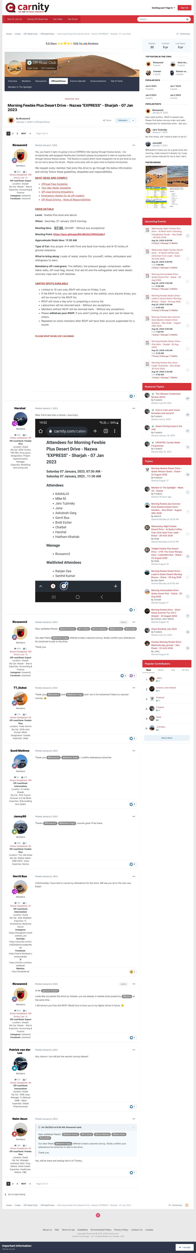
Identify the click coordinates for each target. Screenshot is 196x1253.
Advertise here (72, 98)
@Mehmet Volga (60, 638)
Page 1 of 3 (41, 133)
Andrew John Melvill (164, 619)
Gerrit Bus (20, 876)
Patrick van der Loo (19, 1051)
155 (18, 435)
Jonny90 (20, 816)
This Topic (175, 19)
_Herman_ (161, 727)
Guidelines (82, 1229)
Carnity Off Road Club (37, 19)
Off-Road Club (44, 62)
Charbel (157, 71)
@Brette (127, 996)
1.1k (18, 714)
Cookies (149, 1229)
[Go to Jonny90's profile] (20, 827)
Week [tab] (148, 670)
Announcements (98, 81)
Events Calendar (78, 81)
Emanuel (158, 477)
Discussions (41, 81)
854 (18, 172)
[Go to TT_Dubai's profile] (20, 698)
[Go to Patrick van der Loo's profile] (20, 1064)
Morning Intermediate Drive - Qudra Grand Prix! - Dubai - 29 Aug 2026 (166, 277)
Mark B (157, 516)
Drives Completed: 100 (20, 174)
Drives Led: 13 (20, 177)
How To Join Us (14, 19)
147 (18, 903)
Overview (12, 81)
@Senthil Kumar (67, 629)
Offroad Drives (58, 81)
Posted (46, 145)
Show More (166, 738)
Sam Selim (159, 580)
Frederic (158, 400)
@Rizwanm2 (53, 694)
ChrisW (157, 599)
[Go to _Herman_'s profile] (152, 728)
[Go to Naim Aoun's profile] (20, 1129)
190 (18, 843)
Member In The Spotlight (20, 87)
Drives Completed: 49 (20, 1082)
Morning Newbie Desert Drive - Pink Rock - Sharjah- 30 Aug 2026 (167, 344)
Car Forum (73, 19)
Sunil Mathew (19, 750)
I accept (185, 1247)
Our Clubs (57, 19)
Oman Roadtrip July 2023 (164, 629)
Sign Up (184, 7)
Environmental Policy (101, 1229)
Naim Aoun (19, 1118)
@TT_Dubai (83, 629)
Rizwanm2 (24, 118)
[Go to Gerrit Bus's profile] (20, 887)
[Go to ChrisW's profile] (147, 591)
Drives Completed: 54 (20, 717)
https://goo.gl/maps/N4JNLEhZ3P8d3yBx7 (79, 234)
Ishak (156, 538)
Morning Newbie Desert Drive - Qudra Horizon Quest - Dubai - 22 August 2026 (166, 471)
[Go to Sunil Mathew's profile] (20, 761)
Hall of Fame (117, 81)
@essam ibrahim (50, 991)
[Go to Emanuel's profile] (147, 469)
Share (108, 120)
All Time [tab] (185, 670)
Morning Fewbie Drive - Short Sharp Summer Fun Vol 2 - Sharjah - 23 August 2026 (165, 612)
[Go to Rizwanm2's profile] (11, 120)
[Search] (187, 19)
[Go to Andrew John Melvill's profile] (147, 611)
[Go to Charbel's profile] (148, 72)
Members (26, 81)
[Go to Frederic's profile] (147, 395)
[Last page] (30, 134)
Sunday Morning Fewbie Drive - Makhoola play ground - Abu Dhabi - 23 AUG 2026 (167, 645)
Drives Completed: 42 (20, 1148)
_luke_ (157, 651)
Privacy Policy (121, 1229)
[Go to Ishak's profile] (147, 527)
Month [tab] (161, 670)
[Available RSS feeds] (187, 1205)
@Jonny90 (130, 629)
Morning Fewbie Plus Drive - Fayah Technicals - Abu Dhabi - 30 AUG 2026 (166, 365)
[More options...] (134, 145)
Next (23, 133)
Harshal (19, 408)
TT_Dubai (19, 687)
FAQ (57, 1229)
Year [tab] (173, 670)
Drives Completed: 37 (20, 906)
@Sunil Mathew (99, 629)
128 (18, 1145)
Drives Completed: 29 (20, 438)
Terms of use (68, 1229)
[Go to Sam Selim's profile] (147, 572)
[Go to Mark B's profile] (147, 505)
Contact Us (136, 1229)
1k (17, 777)
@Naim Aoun (116, 629)
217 (18, 1079)
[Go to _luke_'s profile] (147, 643)
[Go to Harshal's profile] (20, 419)
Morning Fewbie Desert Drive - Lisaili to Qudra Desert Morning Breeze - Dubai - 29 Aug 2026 (166, 298)
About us (47, 1229)
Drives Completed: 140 (20, 780)
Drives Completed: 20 (20, 846)
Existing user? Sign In (163, 8)
